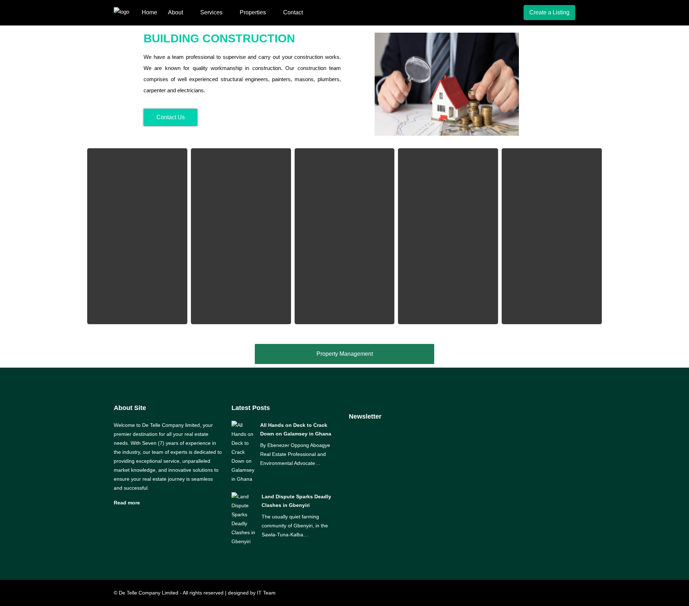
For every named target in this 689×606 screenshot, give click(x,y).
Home (149, 12)
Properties (253, 12)
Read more (127, 502)
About (175, 12)
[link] (242, 451)
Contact (293, 12)
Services (211, 12)
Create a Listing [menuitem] (549, 12)
